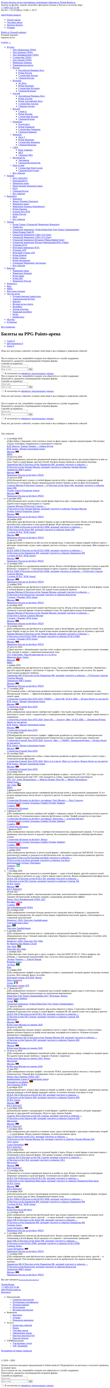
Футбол (10, 47)
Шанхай (11, 660)
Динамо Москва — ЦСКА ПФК (48, 635)
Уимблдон (18, 227)
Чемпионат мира (21, 183)
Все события (19, 173)
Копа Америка (25, 150)
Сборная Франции (27, 145)
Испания (17, 80)
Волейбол (17, 306)
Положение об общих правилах (16, 1350)
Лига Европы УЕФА (23, 52)
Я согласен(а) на (29, 373)
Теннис (10, 222)
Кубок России (25, 73)
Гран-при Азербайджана (19, 928)
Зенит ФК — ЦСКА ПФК (43, 1242)
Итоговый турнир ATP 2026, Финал (24, 977)
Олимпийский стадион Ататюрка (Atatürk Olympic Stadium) (36, 803)
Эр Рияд (11, 965)
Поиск (16, 1328)
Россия (16, 68)
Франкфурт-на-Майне (17, 1082)
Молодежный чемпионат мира (28, 186)
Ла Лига (22, 83)
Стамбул (11, 806)
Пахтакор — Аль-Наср (39, 858)
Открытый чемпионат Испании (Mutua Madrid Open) (38, 240)
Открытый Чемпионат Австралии (29, 263)
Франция (17, 134)
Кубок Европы (20, 209)
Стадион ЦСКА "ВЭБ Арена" (21, 532)
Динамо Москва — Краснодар (48, 593)
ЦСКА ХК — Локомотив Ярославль (53, 1179)
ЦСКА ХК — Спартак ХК (43, 879)
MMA (10, 288)
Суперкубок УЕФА (22, 57)
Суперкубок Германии (29, 129)
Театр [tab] (10, 346)
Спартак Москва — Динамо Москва (47, 507)
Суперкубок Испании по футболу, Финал (27, 839)
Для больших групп (22, 1343)
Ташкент (11, 865)
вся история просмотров (29, 1280)
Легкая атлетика (21, 309)
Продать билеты (15, 25)
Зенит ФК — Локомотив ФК (46, 1221)
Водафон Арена (14, 902)
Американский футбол (24, 299)
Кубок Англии (25, 98)
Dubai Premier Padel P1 (23, 232)
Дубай (10, 1001)
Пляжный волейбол (22, 312)
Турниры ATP (19, 250)
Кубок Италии (25, 114)
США (15, 147)
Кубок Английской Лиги (30, 101)
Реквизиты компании (23, 1320)
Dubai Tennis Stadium (17, 998)
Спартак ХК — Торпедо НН (44, 1117)
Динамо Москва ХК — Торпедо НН (52, 1038)
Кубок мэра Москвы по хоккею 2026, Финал (28, 1058)
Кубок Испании (26, 85)
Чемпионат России (22, 281)
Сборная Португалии (28, 170)
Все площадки (8, 327)
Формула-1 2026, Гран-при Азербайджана (27, 920)
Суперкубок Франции (29, 142)
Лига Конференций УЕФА (26, 55)
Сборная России (26, 78)
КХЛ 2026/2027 (20, 178)
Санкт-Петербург (15, 1144)
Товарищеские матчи (23, 65)
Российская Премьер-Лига (31, 70)
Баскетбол (12, 196)
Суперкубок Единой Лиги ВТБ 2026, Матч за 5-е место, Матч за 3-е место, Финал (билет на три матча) (57, 761)
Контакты (6, 1292)
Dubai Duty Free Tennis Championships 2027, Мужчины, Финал (37, 996)
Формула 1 (12, 283)
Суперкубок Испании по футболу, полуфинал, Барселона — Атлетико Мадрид (45, 818)
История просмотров (23, 1310)
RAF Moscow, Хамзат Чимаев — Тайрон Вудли (30, 446)
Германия (17, 121)
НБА (15, 217)
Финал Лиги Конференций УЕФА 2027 (26, 899)
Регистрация (19, 1307)
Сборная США (25, 155)
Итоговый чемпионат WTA (26, 247)
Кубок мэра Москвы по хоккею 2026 (25, 1024)
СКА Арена (12, 1142)
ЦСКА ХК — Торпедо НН (43, 1096)
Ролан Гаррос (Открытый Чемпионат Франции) (36, 224)
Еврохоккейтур (20, 181)
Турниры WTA (20, 245)
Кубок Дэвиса (19, 258)
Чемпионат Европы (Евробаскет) (29, 206)
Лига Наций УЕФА (22, 60)
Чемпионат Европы (22, 62)
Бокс (9, 286)
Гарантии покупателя (23, 1299)
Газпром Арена (14, 1225)
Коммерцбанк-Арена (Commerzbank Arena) (28, 1079)
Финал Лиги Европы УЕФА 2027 (23, 1076)
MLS (20, 152)
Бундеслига (24, 124)
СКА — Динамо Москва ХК (50, 1137)
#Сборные (12, 322)
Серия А (22, 111)
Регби (15, 314)
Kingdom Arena (14, 962)
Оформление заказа (22, 1333)
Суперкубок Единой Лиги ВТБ (22, 706)
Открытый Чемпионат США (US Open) (32, 234)
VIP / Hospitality (20, 1346)
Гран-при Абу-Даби (16, 949)
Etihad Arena (13, 782)
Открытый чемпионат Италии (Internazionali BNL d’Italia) (41, 242)
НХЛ (15, 188)
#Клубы (11, 319)
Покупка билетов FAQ (24, 1335)
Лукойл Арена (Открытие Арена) (23, 490)
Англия (16, 93)
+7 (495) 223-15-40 (10, 7)
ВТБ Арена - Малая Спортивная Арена (26, 449)
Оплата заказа (13, 20)
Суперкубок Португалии (30, 168)
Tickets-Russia (7, 1284)
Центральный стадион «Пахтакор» (24, 863)
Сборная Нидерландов (29, 163)
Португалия (18, 165)
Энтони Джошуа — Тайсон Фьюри (24, 959)
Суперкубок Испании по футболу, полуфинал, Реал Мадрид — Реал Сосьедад (45, 800)
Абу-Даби (11, 785)
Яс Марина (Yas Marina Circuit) (22, 943)
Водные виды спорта (23, 304)
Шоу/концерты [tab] (15, 343)
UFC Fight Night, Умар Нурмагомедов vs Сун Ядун (32, 654)
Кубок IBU (18, 278)
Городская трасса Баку (18, 923)
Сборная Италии (26, 119)
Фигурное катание (16, 291)
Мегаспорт (12, 1019)
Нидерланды (19, 157)
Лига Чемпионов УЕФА (24, 50)
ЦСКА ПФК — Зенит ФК (45, 528)
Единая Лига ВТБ (21, 211)
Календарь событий (22, 1325)
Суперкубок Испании (29, 88)
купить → (6, 42)
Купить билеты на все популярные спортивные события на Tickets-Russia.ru (38, 2)
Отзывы (11, 27)
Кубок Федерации (21, 260)
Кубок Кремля (19, 255)
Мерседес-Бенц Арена (18, 657)
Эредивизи (23, 160)
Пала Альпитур (14, 980)
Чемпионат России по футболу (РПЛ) (25, 475)
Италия (16, 109)
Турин (10, 983)
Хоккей (10, 175)
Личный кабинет (21, 1305)
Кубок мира (18, 276)
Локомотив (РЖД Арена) (19, 469)
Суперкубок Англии (28, 103)
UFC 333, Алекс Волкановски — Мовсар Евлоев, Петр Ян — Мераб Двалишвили (47, 779)
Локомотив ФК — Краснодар (47, 1265)
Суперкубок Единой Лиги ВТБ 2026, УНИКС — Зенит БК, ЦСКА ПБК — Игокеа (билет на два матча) (57, 699)
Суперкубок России (28, 75)
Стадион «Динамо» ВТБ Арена (22, 597)
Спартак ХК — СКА (44, 1158)
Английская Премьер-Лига (31, 96)
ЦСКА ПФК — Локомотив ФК (46, 551)
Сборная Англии (26, 106)
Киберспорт (18, 317)
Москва (10, 451)
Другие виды (13, 294)
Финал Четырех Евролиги (25, 201)
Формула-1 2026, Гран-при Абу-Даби (25, 941)
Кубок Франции (26, 139)
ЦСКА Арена (13, 883)
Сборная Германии (27, 132)
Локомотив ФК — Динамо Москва (47, 465)
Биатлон (11, 268)
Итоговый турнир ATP (24, 252)
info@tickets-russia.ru (11, 15)
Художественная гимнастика (27, 296)
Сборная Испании (27, 91)
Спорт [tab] (11, 341)
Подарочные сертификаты (25, 1302)
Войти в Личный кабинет (13, 32)
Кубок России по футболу (19, 1209)
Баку (9, 925)
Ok (30, 369)
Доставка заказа (14, 22)
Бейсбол (17, 301)
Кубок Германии (26, 127)
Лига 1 (21, 137)
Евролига (17, 199)
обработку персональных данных (37, 373)
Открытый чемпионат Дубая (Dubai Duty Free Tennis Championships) (46, 229)
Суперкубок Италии (28, 116)
